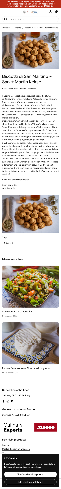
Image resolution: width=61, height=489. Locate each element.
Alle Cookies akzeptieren (30, 474)
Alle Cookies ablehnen (30, 482)
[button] (56, 12)
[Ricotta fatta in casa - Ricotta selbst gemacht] (30, 343)
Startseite (6, 28)
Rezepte (17, 28)
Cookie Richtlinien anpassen (16, 449)
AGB (4, 452)
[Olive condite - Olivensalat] (30, 287)
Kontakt (6, 445)
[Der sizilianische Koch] (30, 12)
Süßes (7, 242)
